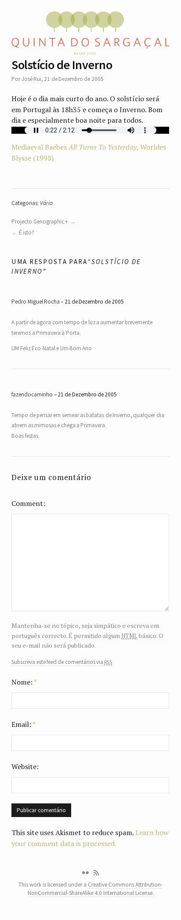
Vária (46, 203)
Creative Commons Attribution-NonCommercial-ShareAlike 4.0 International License (95, 889)
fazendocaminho (32, 394)
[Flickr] (85, 872)
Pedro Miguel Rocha (35, 301)
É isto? (26, 232)
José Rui (31, 79)
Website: (25, 766)
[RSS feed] (96, 872)
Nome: (24, 682)
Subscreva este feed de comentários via (61, 662)
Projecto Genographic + (39, 221)
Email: (23, 724)
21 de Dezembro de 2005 (94, 301)
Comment (27, 503)
